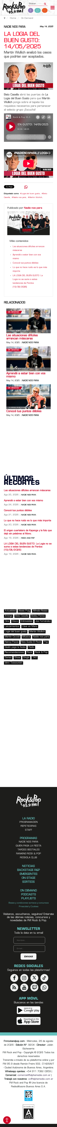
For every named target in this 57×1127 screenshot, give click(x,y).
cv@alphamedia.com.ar (40, 1079)
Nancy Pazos (12, 642)
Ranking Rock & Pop (28, 854)
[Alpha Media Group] (28, 1112)
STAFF (28, 830)
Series (8, 658)
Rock (29, 652)
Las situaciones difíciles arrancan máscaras (22, 337)
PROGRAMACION (28, 822)
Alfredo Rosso (40, 611)
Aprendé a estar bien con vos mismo (25, 375)
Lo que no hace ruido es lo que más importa (27, 520)
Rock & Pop (41, 652)
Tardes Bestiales (28, 850)
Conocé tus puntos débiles (25, 263)
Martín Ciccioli (12, 637)
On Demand (13, 312)
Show (17, 658)
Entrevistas (26, 621)
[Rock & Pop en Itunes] (28, 1021)
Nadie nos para (14, 27)
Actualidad (10, 611)
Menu (52, 8)
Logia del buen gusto (30, 194)
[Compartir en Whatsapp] (26, 187)
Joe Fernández (43, 621)
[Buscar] (45, 3)
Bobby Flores (38, 616)
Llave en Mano (29, 626)
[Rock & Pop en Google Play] (28, 1010)
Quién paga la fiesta (15, 647)
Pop (46, 642)
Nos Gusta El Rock (31, 642)
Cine (7, 621)
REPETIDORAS (28, 826)
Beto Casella (21, 616)
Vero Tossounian (13, 663)
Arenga (8, 616)
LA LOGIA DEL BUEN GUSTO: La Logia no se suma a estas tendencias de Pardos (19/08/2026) (28, 547)
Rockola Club (28, 858)
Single (26, 658)
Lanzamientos (12, 626)
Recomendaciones (14, 652)
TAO (34, 658)
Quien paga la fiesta (28, 846)
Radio (31, 647)
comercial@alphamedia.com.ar (34, 1075)
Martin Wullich (35, 197)
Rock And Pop (28, 538)
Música (26, 637)
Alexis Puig (24, 611)
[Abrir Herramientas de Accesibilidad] (7, 1120)
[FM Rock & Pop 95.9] (12, 8)
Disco (15, 621)
